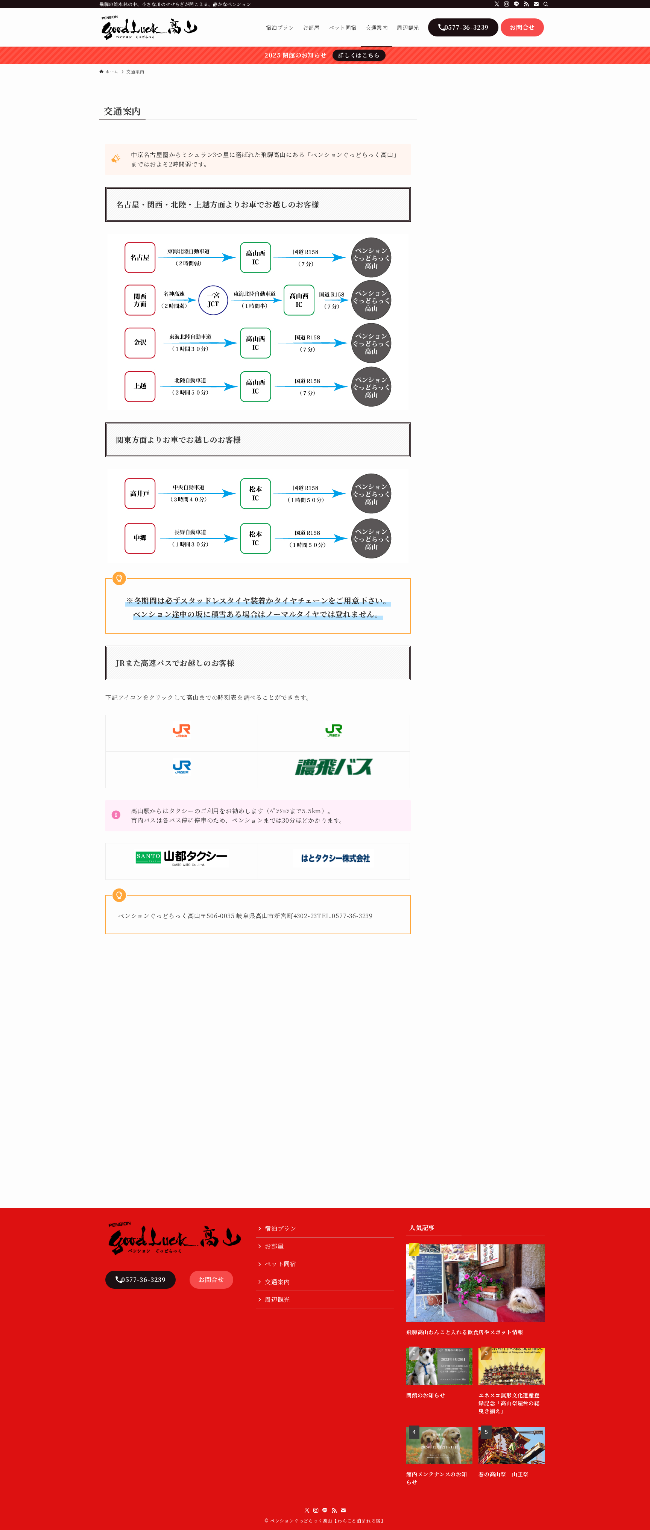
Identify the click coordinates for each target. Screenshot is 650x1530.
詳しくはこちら (359, 55)
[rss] (526, 4)
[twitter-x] (497, 4)
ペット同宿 (280, 1263)
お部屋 (274, 1246)
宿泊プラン (280, 1228)
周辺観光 (277, 1299)
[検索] (546, 4)
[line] (516, 4)
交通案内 (277, 1281)
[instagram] (507, 4)
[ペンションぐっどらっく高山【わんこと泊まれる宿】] (149, 27)
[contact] (536, 4)
